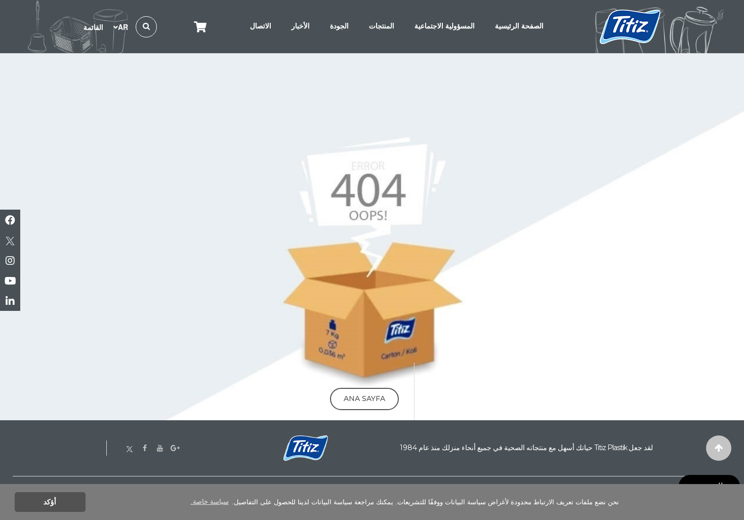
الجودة (339, 25)
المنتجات (381, 25)
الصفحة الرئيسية (519, 25)
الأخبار (301, 25)
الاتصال (260, 25)
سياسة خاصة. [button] (210, 501)
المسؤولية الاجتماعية (445, 25)
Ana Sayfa (364, 398)
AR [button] (123, 27)
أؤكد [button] (50, 502)
